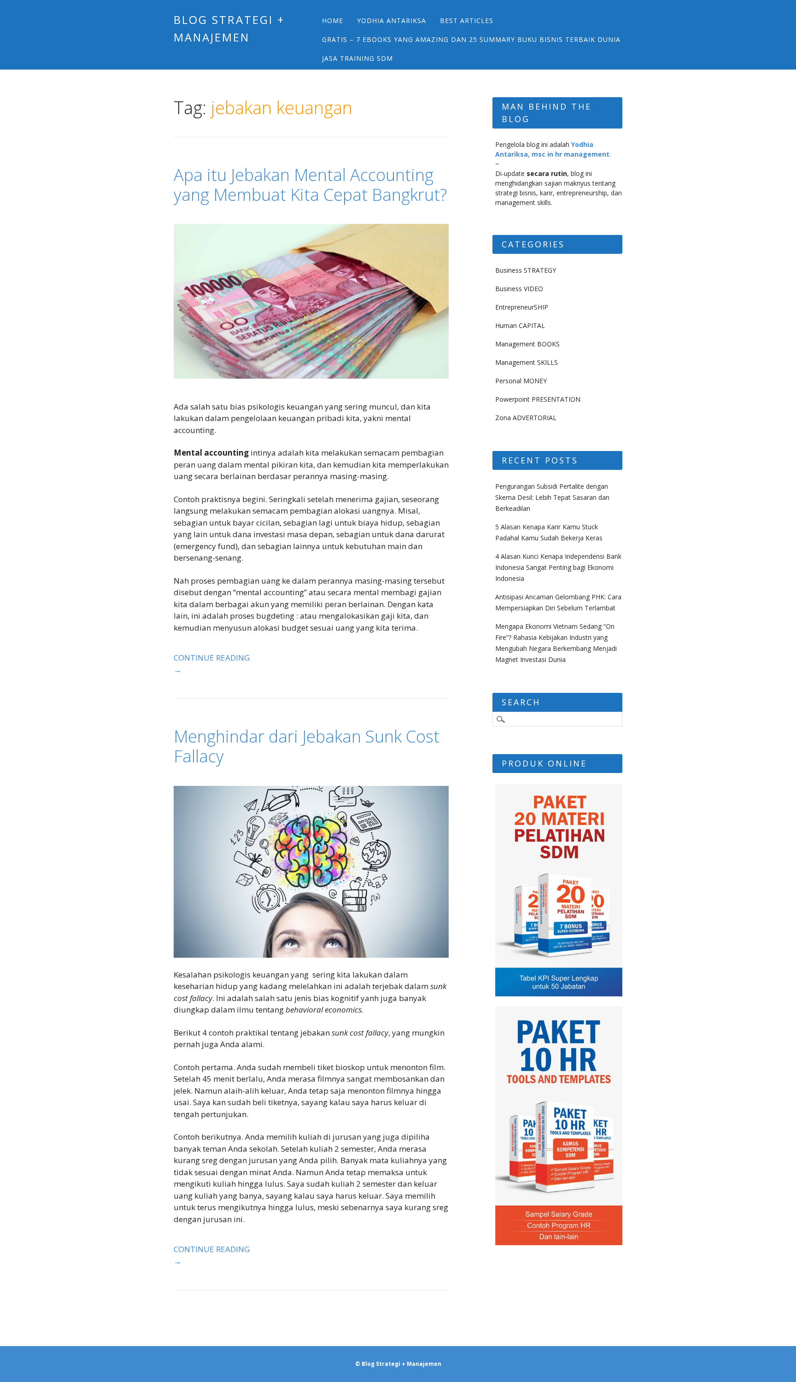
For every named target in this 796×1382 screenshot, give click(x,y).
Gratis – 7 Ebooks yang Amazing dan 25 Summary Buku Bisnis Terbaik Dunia (471, 39)
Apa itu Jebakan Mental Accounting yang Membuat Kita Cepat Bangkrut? (310, 185)
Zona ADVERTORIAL (525, 417)
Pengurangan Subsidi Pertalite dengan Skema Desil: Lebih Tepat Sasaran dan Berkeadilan (552, 497)
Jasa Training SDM (357, 58)
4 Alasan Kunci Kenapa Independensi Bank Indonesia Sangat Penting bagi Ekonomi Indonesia (558, 567)
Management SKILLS (526, 362)
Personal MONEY (521, 380)
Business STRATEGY (525, 270)
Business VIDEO (519, 288)
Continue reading (212, 663)
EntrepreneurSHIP (521, 307)
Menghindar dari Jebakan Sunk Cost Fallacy (306, 746)
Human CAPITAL (520, 325)
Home (332, 20)
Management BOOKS (527, 344)
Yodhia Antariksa (391, 20)
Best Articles (466, 20)
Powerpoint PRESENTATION (537, 399)
